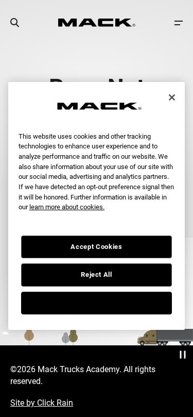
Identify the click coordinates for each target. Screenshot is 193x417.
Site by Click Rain (41, 403)
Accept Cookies (96, 247)
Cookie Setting (96, 303)
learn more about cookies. (66, 207)
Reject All (96, 274)
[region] (96, 206)
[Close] (172, 97)
